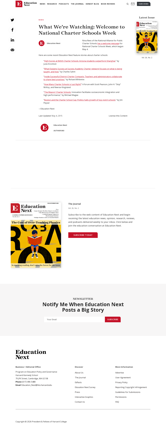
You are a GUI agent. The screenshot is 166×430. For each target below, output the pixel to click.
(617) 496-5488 (28, 381)
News (41, 20)
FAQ (117, 402)
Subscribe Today (83, 235)
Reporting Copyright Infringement (131, 387)
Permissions (121, 397)
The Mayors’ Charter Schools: (57, 92)
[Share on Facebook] (12, 30)
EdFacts (78, 382)
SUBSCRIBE (144, 4)
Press (77, 392)
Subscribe (112, 319)
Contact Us (80, 402)
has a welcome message (108, 43)
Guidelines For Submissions (127, 392)
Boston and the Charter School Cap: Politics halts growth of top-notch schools (79, 100)
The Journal (80, 377)
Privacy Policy (121, 382)
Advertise (119, 372)
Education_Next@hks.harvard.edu (36, 385)
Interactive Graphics (84, 397)
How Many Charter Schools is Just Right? (62, 84)
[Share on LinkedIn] (12, 40)
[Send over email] (12, 50)
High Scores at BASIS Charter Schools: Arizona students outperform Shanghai (79, 61)
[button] (128, 4)
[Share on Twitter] (12, 20)
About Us (79, 372)
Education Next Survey (85, 387)
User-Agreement (123, 377)
